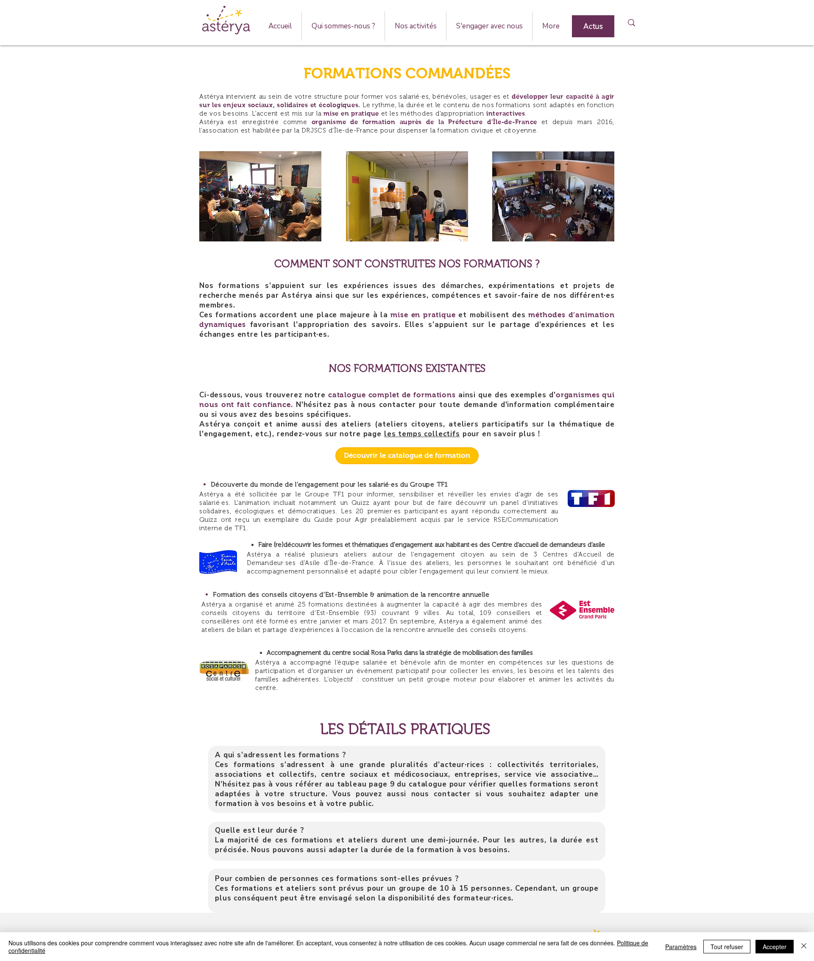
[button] (343, 26)
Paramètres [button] (681, 946)
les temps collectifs (422, 434)
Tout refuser (727, 946)
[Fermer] (804, 946)
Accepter (774, 946)
